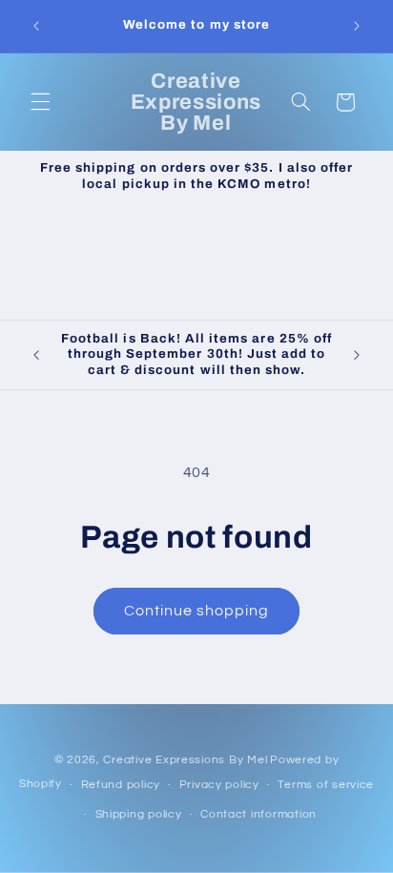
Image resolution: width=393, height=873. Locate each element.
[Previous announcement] (36, 26)
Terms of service (326, 784)
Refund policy (121, 784)
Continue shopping (197, 610)
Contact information (258, 814)
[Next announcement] (357, 26)
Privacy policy (219, 784)
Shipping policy (138, 814)
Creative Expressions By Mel (185, 760)
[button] (40, 102)
